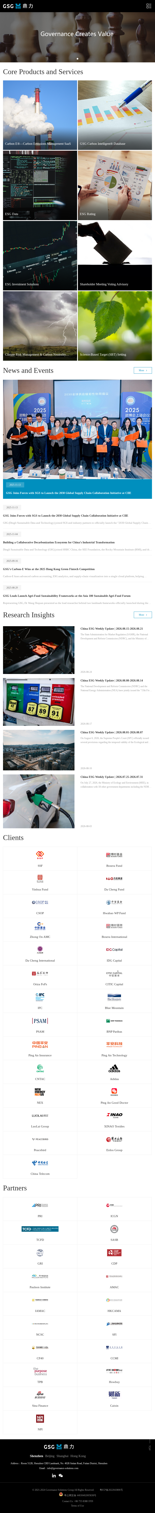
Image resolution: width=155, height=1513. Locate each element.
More (141, 370)
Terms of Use (77, 1505)
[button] (77, 59)
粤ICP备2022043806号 (109, 1489)
